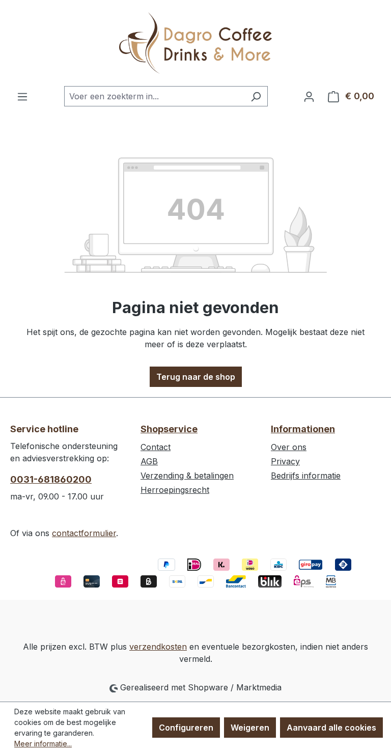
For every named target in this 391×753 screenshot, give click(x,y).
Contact (156, 447)
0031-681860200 (51, 479)
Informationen (303, 429)
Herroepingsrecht (175, 490)
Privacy (285, 461)
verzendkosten (158, 647)
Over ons (288, 447)
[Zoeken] (256, 96)
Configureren (186, 727)
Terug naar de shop (195, 377)
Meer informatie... (43, 743)
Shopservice (169, 429)
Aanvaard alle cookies (331, 727)
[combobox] (154, 96)
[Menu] (22, 96)
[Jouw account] (309, 96)
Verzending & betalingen (187, 475)
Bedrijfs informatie (306, 475)
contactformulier (84, 533)
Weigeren (250, 727)
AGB (149, 461)
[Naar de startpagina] (195, 43)
